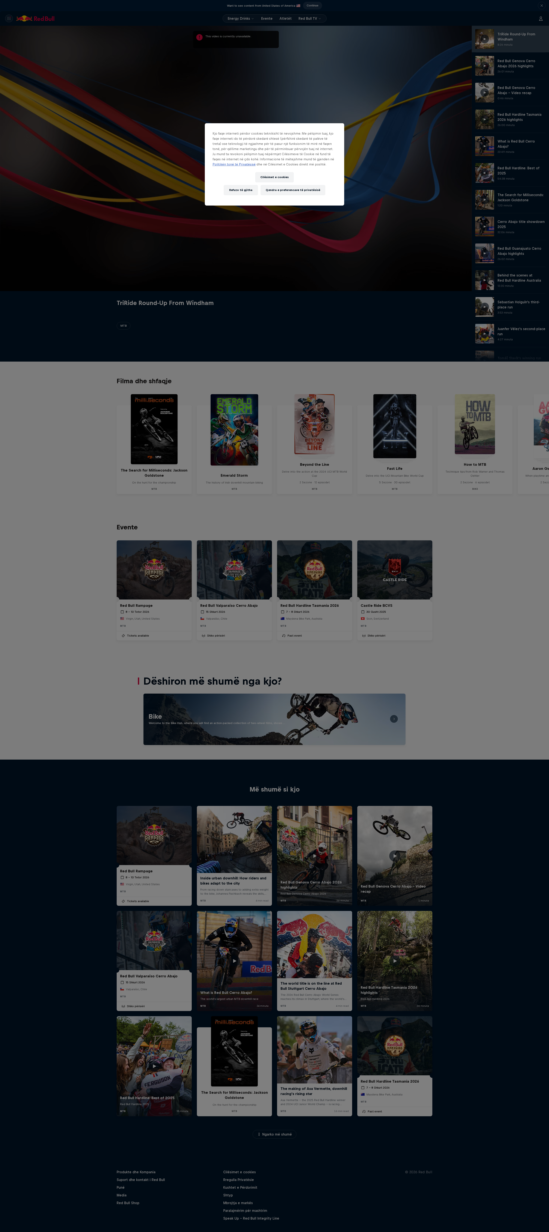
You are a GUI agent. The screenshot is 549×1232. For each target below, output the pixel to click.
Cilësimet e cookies (274, 177)
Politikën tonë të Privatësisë (234, 164)
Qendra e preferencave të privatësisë (293, 190)
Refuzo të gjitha (240, 190)
